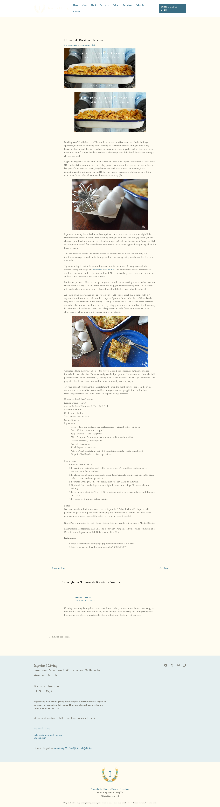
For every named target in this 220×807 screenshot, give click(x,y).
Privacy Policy (97, 789)
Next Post (165, 568)
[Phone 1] (184, 665)
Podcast (116, 5)
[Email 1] (178, 665)
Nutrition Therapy (98, 5)
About (84, 5)
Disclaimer (124, 789)
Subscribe (140, 5)
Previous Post (57, 568)
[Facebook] (165, 665)
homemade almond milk (103, 269)
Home (75, 5)
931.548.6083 (40, 738)
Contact (76, 11)
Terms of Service (111, 789)
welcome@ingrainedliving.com (48, 734)
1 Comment (70, 44)
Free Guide (127, 5)
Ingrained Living (58, 8)
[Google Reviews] (172, 665)
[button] (107, 5)
